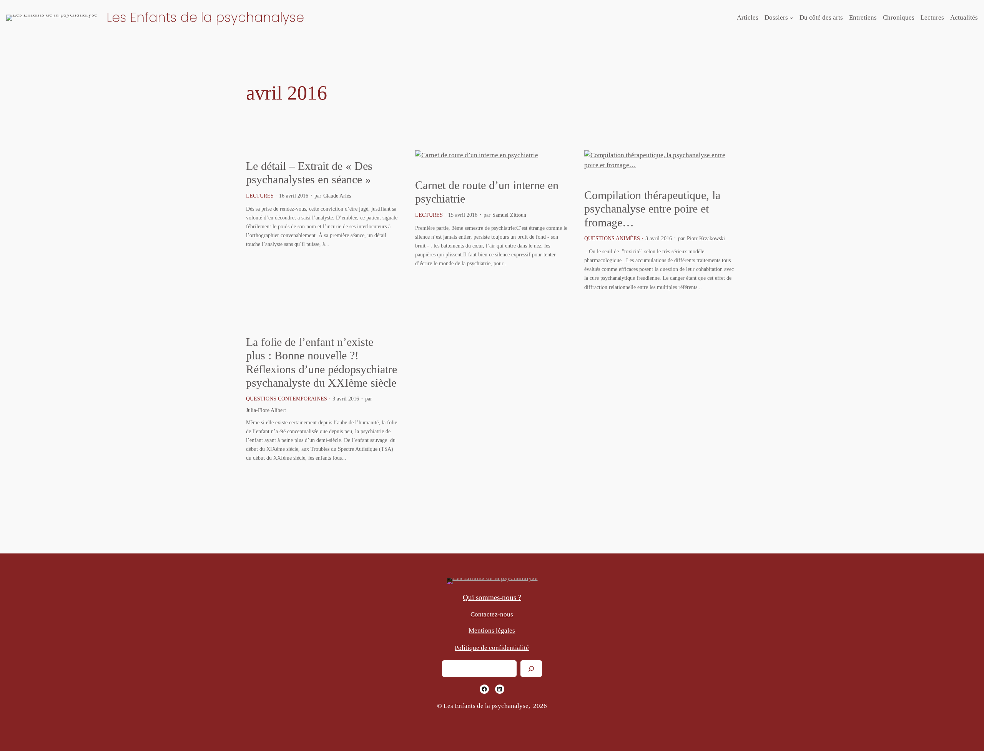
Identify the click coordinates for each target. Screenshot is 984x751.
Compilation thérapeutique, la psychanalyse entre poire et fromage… (652, 209)
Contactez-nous (491, 614)
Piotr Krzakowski (706, 238)
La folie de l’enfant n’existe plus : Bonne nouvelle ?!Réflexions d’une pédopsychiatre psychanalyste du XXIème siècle (321, 362)
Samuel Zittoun (509, 215)
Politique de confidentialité (492, 647)
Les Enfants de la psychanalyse (205, 17)
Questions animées (612, 238)
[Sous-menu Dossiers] (791, 18)
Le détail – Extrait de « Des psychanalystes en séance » (309, 173)
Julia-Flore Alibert (266, 410)
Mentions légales (492, 630)
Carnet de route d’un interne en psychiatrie (486, 192)
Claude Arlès (337, 196)
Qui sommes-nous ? (492, 597)
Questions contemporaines (286, 398)
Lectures (260, 196)
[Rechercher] (531, 668)
